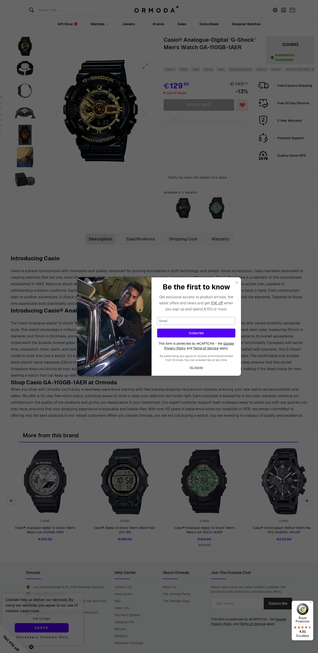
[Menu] (310, 603)
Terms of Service (206, 348)
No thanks (196, 367)
